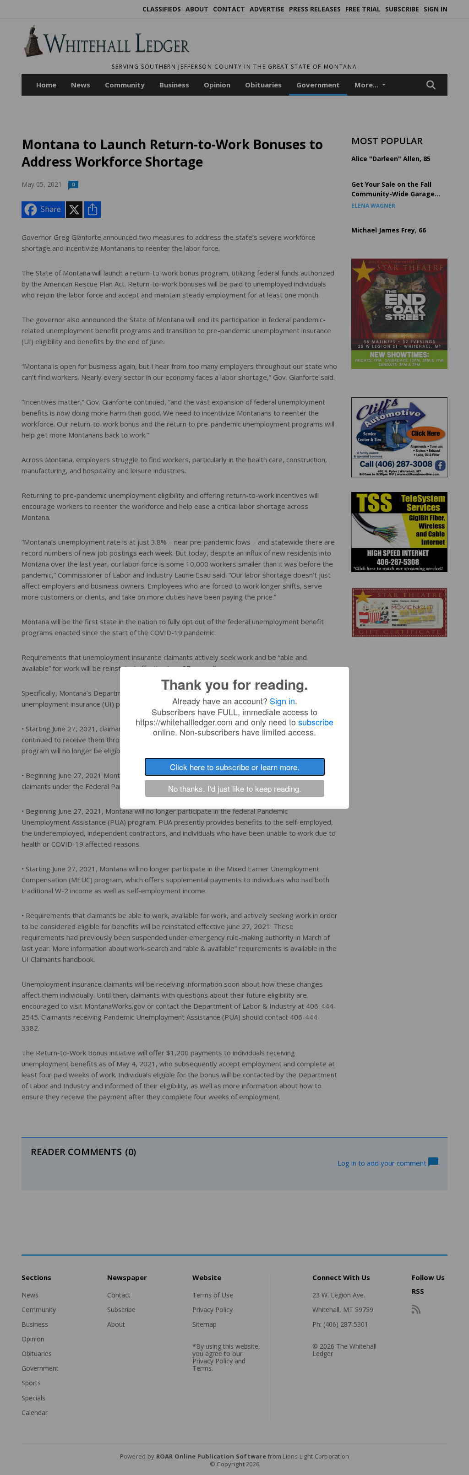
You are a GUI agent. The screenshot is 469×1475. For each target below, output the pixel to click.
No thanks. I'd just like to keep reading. (234, 788)
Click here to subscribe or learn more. (235, 767)
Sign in (282, 701)
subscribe (315, 722)
